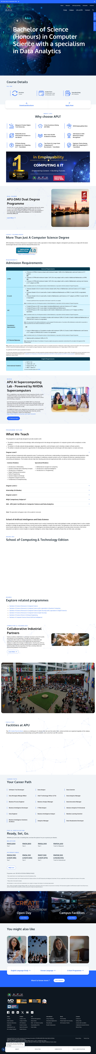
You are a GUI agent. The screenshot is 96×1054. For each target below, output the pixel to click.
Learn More (10, 218)
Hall (32, 1016)
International (49, 1016)
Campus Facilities (23, 1020)
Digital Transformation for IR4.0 (26, 254)
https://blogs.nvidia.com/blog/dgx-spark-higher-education (21, 414)
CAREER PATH (58, 1049)
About (61, 1016)
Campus (21, 1016)
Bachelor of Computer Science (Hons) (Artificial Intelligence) (26, 617)
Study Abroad (49, 1022)
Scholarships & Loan (11, 1027)
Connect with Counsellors (81, 1022)
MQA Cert (11, 867)
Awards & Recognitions (36, 1018)
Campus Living (23, 1018)
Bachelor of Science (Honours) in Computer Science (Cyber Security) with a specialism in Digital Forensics (38, 610)
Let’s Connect (59, 980)
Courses (8, 1018)
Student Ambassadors (50, 1025)
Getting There (78, 1020)
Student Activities (23, 1025)
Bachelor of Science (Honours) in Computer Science (24, 606)
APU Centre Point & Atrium (16, 731)
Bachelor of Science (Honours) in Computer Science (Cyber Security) (28, 613)
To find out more (13, 418)
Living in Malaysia (50, 1018)
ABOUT (17, 1049)
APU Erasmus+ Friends (64, 1022)
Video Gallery (33, 1027)
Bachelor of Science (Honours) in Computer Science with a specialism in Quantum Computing (35, 608)
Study (8, 1016)
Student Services (23, 1029)
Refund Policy (79, 1027)
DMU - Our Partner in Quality (37, 1022)
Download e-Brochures (11, 1022)
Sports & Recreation (24, 1027)
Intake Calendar (10, 1020)
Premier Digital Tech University (66, 1020)
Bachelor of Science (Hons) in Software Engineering (24, 615)
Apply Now (9, 1025)
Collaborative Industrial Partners (82, 1025)
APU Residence (23, 1022)
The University (63, 1018)
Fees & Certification (79, 1049)
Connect (78, 1016)
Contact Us (78, 1018)
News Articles (33, 1020)
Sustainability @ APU (35, 1025)
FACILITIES (38, 1049)
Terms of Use (86, 1038)
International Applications (51, 1020)
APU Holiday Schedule (11, 1029)
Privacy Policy (78, 1038)
